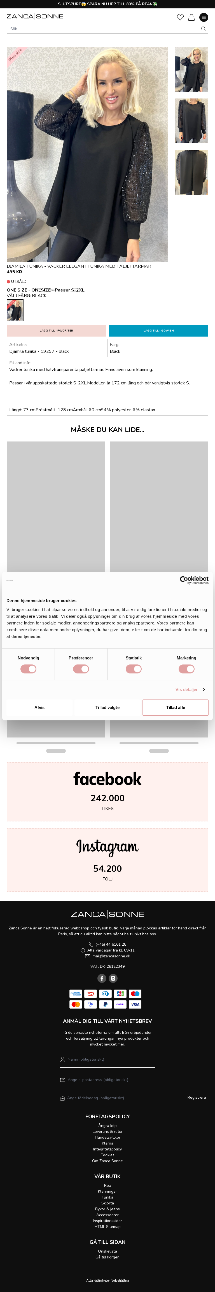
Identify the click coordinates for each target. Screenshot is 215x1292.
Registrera (197, 1097)
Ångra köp (107, 1125)
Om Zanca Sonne (107, 1161)
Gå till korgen (107, 1257)
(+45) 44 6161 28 (110, 944)
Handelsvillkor (107, 1137)
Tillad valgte (107, 707)
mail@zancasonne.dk (111, 956)
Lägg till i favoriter (56, 331)
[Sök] (203, 28)
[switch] (81, 668)
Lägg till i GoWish (159, 331)
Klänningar (107, 1191)
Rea (107, 1185)
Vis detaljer (187, 689)
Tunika (107, 1197)
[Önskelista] (180, 17)
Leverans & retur (108, 1131)
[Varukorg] (191, 17)
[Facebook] (101, 978)
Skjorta (107, 1203)
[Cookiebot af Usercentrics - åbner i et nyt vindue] (184, 580)
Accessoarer (107, 1215)
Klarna (107, 1143)
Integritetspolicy (107, 1149)
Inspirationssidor (107, 1220)
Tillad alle (175, 707)
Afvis (39, 707)
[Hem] (35, 16)
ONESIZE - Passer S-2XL (58, 290)
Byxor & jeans (107, 1209)
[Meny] (203, 17)
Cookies (107, 1155)
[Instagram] (113, 978)
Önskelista (107, 1251)
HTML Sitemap (108, 1226)
